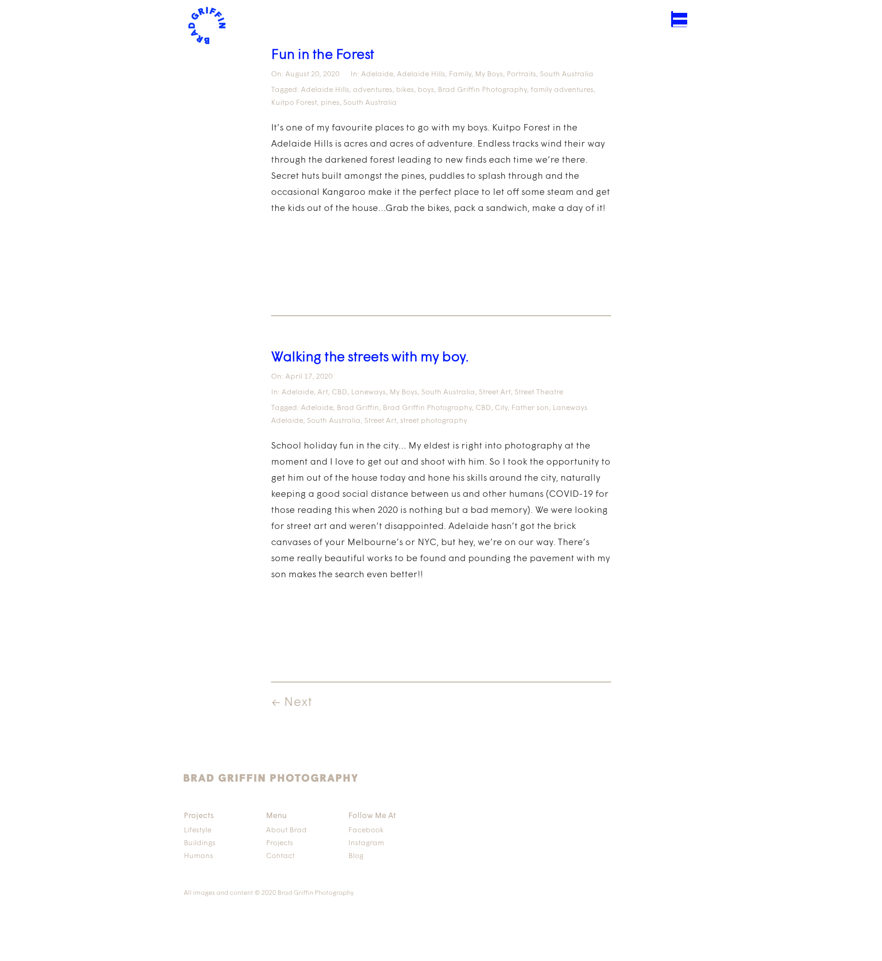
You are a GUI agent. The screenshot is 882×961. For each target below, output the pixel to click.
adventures (372, 90)
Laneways (368, 392)
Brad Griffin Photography (482, 90)
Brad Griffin (358, 408)
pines (330, 103)
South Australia (567, 74)
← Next (291, 702)
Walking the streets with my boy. (370, 358)
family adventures (562, 90)
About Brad (286, 830)
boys (426, 90)
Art (322, 392)
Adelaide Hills (421, 74)
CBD (339, 392)
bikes (405, 90)
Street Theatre (538, 392)
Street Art (495, 392)
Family (460, 74)
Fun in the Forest (322, 55)
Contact (280, 856)
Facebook (366, 830)
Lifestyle (197, 830)
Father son (530, 408)
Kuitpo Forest (294, 103)
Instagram (366, 843)
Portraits (521, 74)
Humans (198, 856)
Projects (279, 843)
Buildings (199, 843)
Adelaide (377, 74)
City (501, 408)
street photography (433, 421)
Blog (355, 856)
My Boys (489, 74)
